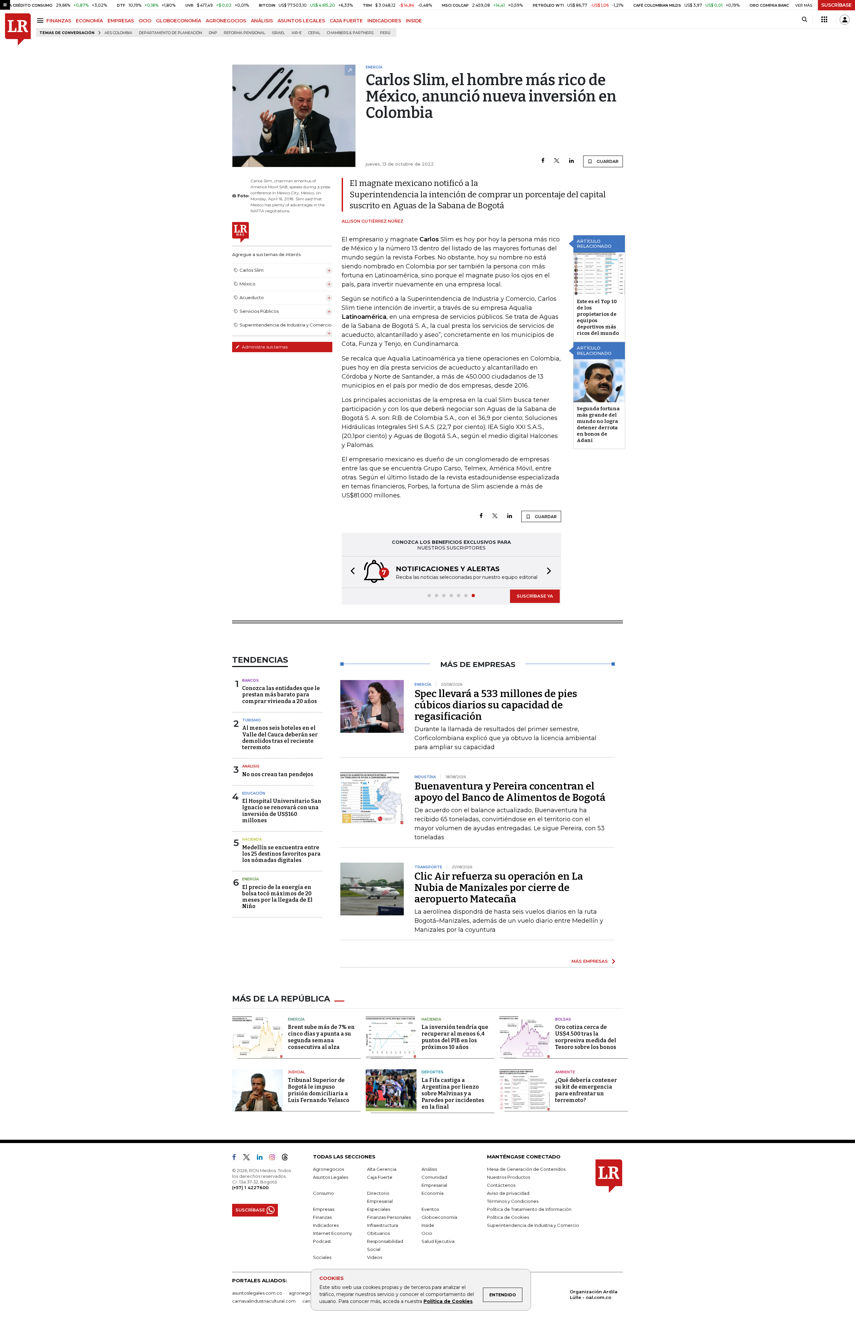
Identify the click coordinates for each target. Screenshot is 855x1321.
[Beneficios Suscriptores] (824, 19)
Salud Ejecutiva (438, 1241)
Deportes (432, 1072)
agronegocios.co (307, 1293)
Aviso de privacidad (508, 1193)
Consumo (323, 1193)
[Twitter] (557, 161)
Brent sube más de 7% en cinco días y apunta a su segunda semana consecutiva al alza (321, 1037)
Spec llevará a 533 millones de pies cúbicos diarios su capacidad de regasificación (495, 705)
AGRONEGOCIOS (226, 21)
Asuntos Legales (330, 1177)
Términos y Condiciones (512, 1201)
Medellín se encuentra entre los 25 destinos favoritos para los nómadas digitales (281, 853)
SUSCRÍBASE (836, 5)
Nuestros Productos (508, 1177)
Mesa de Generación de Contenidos (526, 1169)
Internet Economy (332, 1233)
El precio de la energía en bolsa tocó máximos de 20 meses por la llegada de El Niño (277, 897)
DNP (213, 33)
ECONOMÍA (89, 21)
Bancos (250, 680)
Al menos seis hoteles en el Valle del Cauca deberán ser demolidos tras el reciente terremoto (280, 737)
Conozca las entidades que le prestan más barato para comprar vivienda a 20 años (281, 694)
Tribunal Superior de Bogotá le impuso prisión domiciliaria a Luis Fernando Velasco (318, 1090)
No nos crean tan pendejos (277, 774)
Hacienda (252, 839)
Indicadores (326, 1225)
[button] (351, 572)
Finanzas (322, 1217)
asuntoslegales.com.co (257, 1293)
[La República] (18, 29)
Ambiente (565, 1072)
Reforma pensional (244, 33)
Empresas (323, 1209)
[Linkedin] (571, 161)
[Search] (804, 19)
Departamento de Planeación (170, 33)
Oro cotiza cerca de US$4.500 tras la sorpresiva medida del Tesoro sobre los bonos (585, 1037)
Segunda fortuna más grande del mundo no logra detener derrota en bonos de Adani (598, 424)
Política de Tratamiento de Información (529, 1209)
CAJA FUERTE (346, 21)
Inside (427, 1225)
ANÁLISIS (262, 21)
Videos (374, 1257)
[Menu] (41, 20)
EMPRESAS (121, 21)
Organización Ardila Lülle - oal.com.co (594, 1294)
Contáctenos (501, 1185)
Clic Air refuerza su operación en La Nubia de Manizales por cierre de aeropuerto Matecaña (498, 887)
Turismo (251, 720)
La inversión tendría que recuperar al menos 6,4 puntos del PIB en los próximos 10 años (454, 1037)
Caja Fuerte (379, 1177)
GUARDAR (607, 161)
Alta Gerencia (381, 1169)
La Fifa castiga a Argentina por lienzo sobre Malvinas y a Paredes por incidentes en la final (452, 1093)
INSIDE (414, 21)
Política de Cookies (448, 1301)
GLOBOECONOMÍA (178, 21)
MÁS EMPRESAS (589, 961)
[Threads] (288, 1158)
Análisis (251, 766)
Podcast (322, 1241)
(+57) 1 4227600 (250, 1187)
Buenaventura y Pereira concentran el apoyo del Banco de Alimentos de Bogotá (510, 792)
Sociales (322, 1257)
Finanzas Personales (389, 1217)
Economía (432, 1193)
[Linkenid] (262, 1158)
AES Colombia (118, 33)
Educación (253, 793)
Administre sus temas (264, 347)
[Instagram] (274, 1158)
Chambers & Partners (350, 33)
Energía (250, 879)
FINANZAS (58, 21)
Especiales (378, 1209)
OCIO (145, 21)
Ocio (426, 1233)
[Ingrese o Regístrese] (845, 20)
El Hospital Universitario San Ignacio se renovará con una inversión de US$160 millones (281, 811)
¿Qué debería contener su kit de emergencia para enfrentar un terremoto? (586, 1090)
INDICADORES (384, 21)
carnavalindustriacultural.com (264, 1301)
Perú (385, 33)
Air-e (297, 33)
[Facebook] (542, 161)
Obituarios (378, 1233)
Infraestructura (382, 1225)
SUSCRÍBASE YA (535, 596)
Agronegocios (328, 1169)
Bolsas (563, 1019)
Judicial (296, 1072)
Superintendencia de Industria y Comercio (533, 1225)
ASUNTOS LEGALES (301, 21)
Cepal (314, 33)
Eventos (430, 1209)
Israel (278, 33)
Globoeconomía (439, 1217)
